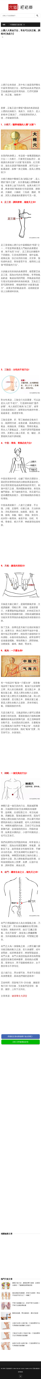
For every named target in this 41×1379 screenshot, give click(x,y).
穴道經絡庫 (9, 1368)
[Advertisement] (20, 64)
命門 (6, 872)
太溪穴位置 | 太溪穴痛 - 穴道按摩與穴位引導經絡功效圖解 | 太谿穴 (26, 1324)
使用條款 (20, 1372)
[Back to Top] (20, 1376)
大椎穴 (7, 124)
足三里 (7, 202)
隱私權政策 (36, 1368)
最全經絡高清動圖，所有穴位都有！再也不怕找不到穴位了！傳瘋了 (26, 1294)
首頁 (4, 25)
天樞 (6, 565)
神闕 (6, 773)
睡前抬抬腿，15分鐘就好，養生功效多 (25, 1313)
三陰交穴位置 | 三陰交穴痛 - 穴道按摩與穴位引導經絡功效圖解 (26, 1334)
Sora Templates (26, 1368)
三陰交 (7, 369)
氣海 (6, 650)
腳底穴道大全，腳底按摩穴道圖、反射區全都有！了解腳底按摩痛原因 (26, 1284)
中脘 (7, 442)
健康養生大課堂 (19, 995)
